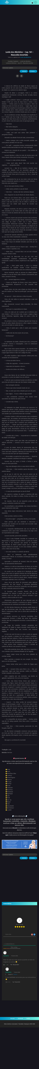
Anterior (24, 71)
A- (21, 76)
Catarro (15, 974)
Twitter (28, 1018)
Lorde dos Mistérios (25, 57)
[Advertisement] (19, 29)
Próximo (32, 71)
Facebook (20, 1018)
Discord (15, 828)
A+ (17, 76)
